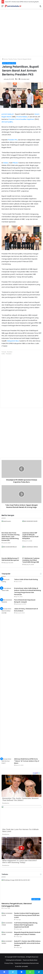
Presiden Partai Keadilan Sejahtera (21, 119)
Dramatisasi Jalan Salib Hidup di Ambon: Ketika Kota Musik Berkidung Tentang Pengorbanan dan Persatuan (27, 591)
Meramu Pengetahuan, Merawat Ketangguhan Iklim (17, 904)
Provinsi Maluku (21, 117)
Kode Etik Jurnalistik (21, 966)
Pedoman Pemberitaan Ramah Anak (27, 963)
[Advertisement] (21, 31)
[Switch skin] (41, 7)
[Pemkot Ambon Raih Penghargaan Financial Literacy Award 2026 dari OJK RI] (7, 916)
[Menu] (3, 7)
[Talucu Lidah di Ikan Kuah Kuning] (7, 582)
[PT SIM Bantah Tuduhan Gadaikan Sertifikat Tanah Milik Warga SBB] (31, 551)
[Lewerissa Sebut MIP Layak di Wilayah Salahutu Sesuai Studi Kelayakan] (31, 525)
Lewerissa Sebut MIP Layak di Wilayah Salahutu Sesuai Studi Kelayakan (30, 535)
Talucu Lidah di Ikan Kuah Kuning (26, 579)
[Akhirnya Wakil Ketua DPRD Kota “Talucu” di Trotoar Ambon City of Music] (7, 761)
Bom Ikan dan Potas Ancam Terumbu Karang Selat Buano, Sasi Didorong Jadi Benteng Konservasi (10, 536)
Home (5, 59)
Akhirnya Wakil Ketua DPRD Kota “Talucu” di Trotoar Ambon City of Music (26, 761)
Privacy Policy (8, 963)
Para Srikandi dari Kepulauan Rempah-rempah (24, 601)
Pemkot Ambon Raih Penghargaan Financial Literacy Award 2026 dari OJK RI (27, 915)
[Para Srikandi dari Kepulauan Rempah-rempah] (7, 602)
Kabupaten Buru (13, 341)
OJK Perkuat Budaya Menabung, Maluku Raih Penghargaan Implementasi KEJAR (26, 925)
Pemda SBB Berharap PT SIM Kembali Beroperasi (10, 559)
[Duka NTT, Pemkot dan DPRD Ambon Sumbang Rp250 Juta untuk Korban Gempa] (7, 944)
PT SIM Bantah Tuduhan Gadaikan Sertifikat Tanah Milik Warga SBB (31, 560)
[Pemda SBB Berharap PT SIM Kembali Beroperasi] (11, 551)
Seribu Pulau (13, 59)
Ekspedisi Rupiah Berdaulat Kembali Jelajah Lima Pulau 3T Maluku (27, 933)
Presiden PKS (12, 140)
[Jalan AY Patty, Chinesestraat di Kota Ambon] (7, 682)
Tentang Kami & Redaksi (14, 960)
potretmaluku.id (7, 114)
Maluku (5, 163)
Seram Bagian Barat (24, 59)
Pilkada (15, 163)
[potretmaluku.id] (13, 6)
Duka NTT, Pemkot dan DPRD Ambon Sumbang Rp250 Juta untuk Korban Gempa (27, 943)
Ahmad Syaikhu (7, 122)
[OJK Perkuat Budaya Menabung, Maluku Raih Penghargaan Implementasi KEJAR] (7, 925)
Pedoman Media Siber (30, 960)
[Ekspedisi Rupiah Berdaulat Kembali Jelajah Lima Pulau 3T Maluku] (7, 935)
